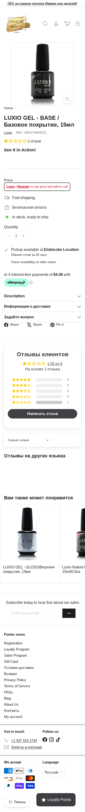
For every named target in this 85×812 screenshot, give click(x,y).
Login (10, 186)
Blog (7, 698)
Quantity (11, 227)
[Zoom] (67, 99)
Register (23, 186)
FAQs (8, 692)
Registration (13, 643)
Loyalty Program (17, 649)
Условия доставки (19, 668)
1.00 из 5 (54, 364)
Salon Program (15, 655)
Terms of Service (17, 686)
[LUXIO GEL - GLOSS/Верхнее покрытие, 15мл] (29, 541)
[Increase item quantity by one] (23, 236)
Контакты (11, 710)
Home (8, 108)
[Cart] (67, 23)
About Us (11, 704)
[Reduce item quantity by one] (8, 236)
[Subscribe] (69, 613)
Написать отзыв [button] (42, 414)
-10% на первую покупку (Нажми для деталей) (42, 3)
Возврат (10, 674)
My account (13, 717)
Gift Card (11, 661)
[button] (16, 141)
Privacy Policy (15, 680)
